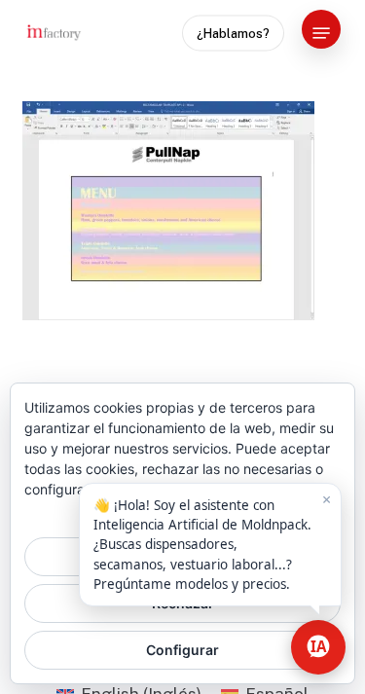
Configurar (182, 649)
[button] (321, 33)
